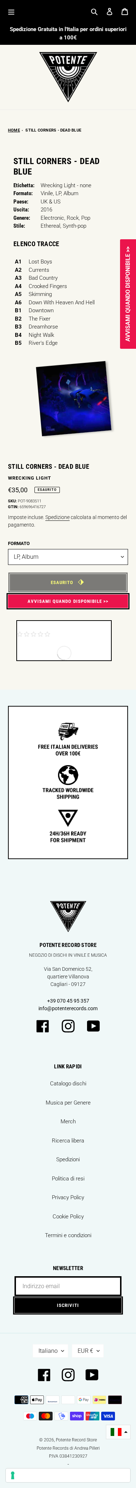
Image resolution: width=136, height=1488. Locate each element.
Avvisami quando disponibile (65, 601)
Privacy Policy (68, 1197)
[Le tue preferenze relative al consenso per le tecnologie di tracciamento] (68, 1475)
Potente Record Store (76, 1439)
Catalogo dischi (68, 1083)
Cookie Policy (68, 1216)
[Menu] (11, 11)
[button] (118, 1432)
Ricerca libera (68, 1140)
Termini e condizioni (68, 1235)
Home (14, 130)
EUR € (85, 1350)
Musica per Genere (68, 1102)
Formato (19, 543)
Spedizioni (68, 1159)
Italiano (48, 1350)
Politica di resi (68, 1178)
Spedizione (57, 517)
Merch (68, 1121)
